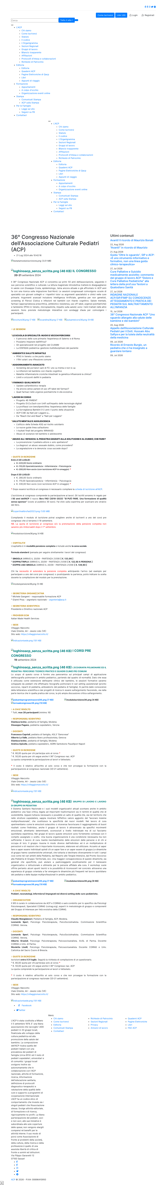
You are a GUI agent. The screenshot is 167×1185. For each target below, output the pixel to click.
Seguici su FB (28, 112)
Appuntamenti (28, 87)
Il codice (26, 40)
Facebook (27, 1005)
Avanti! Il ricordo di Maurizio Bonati (131, 240)
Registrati (149, 15)
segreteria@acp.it (57, 599)
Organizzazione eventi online (36, 93)
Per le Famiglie (23, 105)
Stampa (20, 96)
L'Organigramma (30, 43)
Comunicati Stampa (31, 99)
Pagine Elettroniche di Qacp (35, 74)
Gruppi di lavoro (30, 49)
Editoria (20, 65)
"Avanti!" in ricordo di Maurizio (128, 247)
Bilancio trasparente (31, 52)
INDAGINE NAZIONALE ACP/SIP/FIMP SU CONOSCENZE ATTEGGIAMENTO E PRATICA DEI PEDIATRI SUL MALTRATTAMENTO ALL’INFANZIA (131, 301)
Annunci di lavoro (99, 1028)
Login (134, 15)
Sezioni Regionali (30, 46)
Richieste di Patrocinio (33, 62)
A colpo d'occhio (30, 90)
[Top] (1, 1183)
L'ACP (19, 27)
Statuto (25, 36)
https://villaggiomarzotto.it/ (34, 634)
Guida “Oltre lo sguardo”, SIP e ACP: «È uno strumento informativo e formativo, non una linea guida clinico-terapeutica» (132, 259)
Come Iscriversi (105, 15)
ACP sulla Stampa (30, 102)
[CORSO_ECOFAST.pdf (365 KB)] (32, 699)
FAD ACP (132, 1028)
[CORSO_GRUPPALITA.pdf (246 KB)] (57, 699)
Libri (24, 77)
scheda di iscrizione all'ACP (88, 489)
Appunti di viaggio (31, 80)
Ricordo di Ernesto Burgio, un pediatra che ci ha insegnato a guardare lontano (128, 348)
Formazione (22, 83)
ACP (13, 1179)
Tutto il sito (65, 20)
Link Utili (121, 15)
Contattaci (21, 115)
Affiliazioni (27, 55)
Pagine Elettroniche (137, 1021)
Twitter (21, 1010)
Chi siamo (26, 30)
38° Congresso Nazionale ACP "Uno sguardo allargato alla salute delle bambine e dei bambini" (132, 317)
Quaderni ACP (28, 71)
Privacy (94, 1024)
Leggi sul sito (28, 109)
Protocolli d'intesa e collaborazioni (39, 58)
